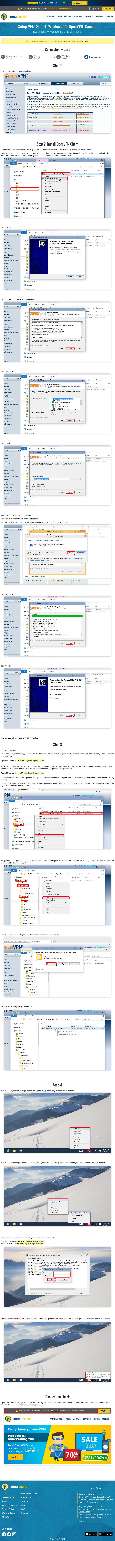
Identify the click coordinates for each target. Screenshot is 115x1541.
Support (109, 17)
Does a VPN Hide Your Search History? (94, 1497)
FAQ (23, 1509)
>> (61, 9)
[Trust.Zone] (13, 16)
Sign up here (82, 41)
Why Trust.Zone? (54, 17)
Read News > (82, 1521)
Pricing (67, 17)
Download (89, 17)
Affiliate (5, 1517)
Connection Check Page (27, 1405)
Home (4, 1493)
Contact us (26, 1497)
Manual (24, 1513)
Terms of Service (9, 1505)
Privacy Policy (8, 1509)
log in (62, 41)
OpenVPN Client (24, 71)
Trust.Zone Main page (14, 1402)
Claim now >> (79, 3)
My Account (108, 9)
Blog (23, 1505)
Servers (99, 17)
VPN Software (8, 1497)
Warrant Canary (9, 1513)
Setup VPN (77, 17)
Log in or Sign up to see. (34, 760)
